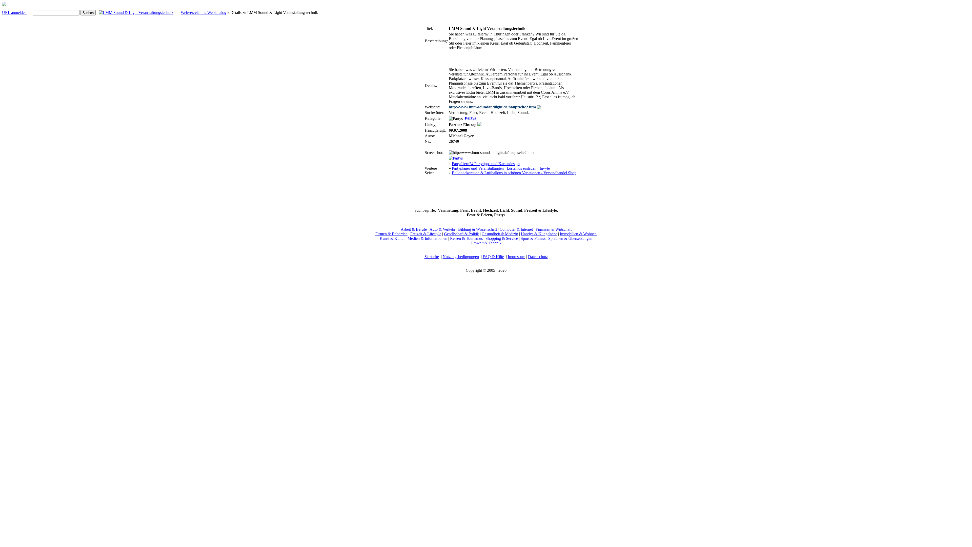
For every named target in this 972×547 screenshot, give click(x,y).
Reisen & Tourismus (466, 238)
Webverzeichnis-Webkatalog (203, 12)
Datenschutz (538, 257)
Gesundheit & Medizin (500, 234)
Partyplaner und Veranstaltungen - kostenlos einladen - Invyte (501, 168)
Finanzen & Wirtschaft (554, 229)
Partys (470, 118)
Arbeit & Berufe (414, 229)
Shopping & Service (501, 238)
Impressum (516, 257)
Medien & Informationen (427, 238)
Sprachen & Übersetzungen (570, 238)
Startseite (431, 257)
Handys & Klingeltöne (539, 234)
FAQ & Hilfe (493, 257)
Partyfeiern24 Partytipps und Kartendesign (486, 164)
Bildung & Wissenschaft (477, 229)
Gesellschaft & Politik (461, 234)
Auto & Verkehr (442, 229)
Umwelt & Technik (486, 243)
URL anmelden (14, 12)
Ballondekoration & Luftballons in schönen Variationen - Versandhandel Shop (514, 173)
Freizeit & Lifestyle (425, 234)
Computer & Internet (516, 229)
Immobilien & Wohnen (578, 234)
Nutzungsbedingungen (461, 257)
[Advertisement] (408, 101)
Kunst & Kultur (392, 238)
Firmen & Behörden (391, 234)
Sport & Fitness (533, 238)
